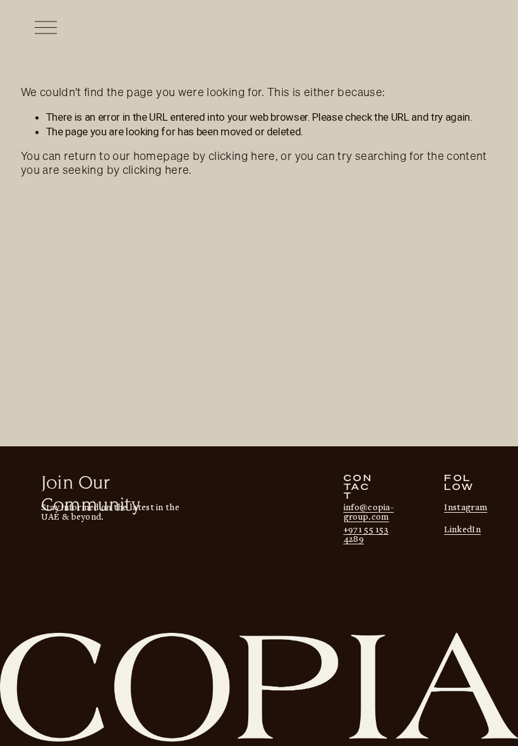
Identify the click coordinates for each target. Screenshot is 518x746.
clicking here (241, 156)
